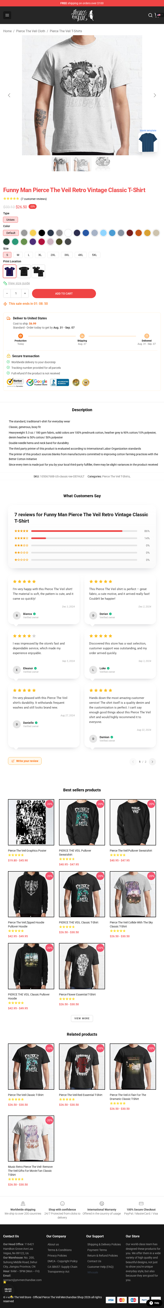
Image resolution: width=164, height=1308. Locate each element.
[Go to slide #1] (61, 164)
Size (6, 248)
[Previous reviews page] (133, 761)
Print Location (12, 261)
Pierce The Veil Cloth (30, 31)
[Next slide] (154, 95)
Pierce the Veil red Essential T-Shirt (80, 1095)
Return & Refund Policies (102, 1255)
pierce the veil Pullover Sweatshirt (131, 850)
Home (7, 31)
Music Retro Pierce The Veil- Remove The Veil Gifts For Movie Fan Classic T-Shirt (30, 1170)
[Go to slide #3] (102, 164)
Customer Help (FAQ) (100, 1266)
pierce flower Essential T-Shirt (77, 994)
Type (6, 213)
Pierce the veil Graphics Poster (27, 850)
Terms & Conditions (60, 1250)
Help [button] (156, 1303)
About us (53, 1244)
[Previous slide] (9, 95)
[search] (150, 15)
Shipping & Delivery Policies (104, 1244)
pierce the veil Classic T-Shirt (26, 1095)
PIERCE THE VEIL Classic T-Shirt (78, 922)
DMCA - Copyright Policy (63, 1261)
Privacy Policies (57, 1255)
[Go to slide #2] (82, 164)
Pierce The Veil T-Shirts (66, 31)
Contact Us (94, 1261)
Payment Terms (97, 1250)
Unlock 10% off (8, 1290)
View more (82, 1018)
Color (6, 226)
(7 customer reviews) (34, 198)
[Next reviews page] (152, 761)
